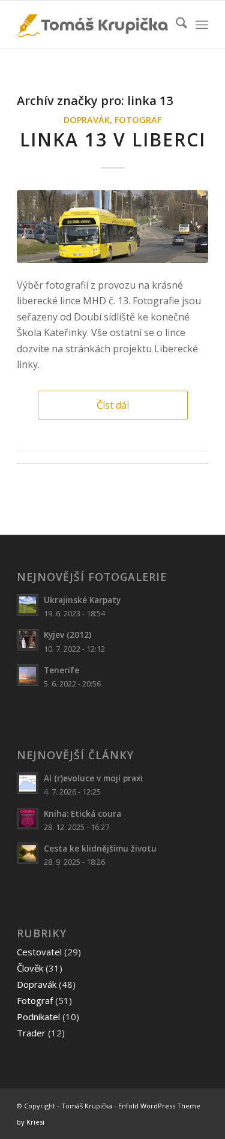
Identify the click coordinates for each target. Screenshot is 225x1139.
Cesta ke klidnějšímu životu (100, 848)
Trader (31, 1033)
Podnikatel (38, 1017)
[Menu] (202, 24)
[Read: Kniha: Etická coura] (27, 818)
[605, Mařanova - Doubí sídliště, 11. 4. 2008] (112, 226)
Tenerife (61, 670)
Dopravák (87, 119)
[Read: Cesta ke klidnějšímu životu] (27, 853)
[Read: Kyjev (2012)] (27, 640)
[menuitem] (175, 25)
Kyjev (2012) (67, 634)
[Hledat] (175, 25)
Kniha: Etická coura (82, 813)
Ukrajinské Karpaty (82, 600)
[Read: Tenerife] (27, 675)
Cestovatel (39, 952)
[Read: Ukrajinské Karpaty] (27, 605)
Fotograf (138, 119)
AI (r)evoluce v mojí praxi (93, 778)
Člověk (30, 968)
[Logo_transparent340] (93, 25)
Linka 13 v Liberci (113, 139)
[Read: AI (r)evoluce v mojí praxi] (27, 783)
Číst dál (113, 405)
